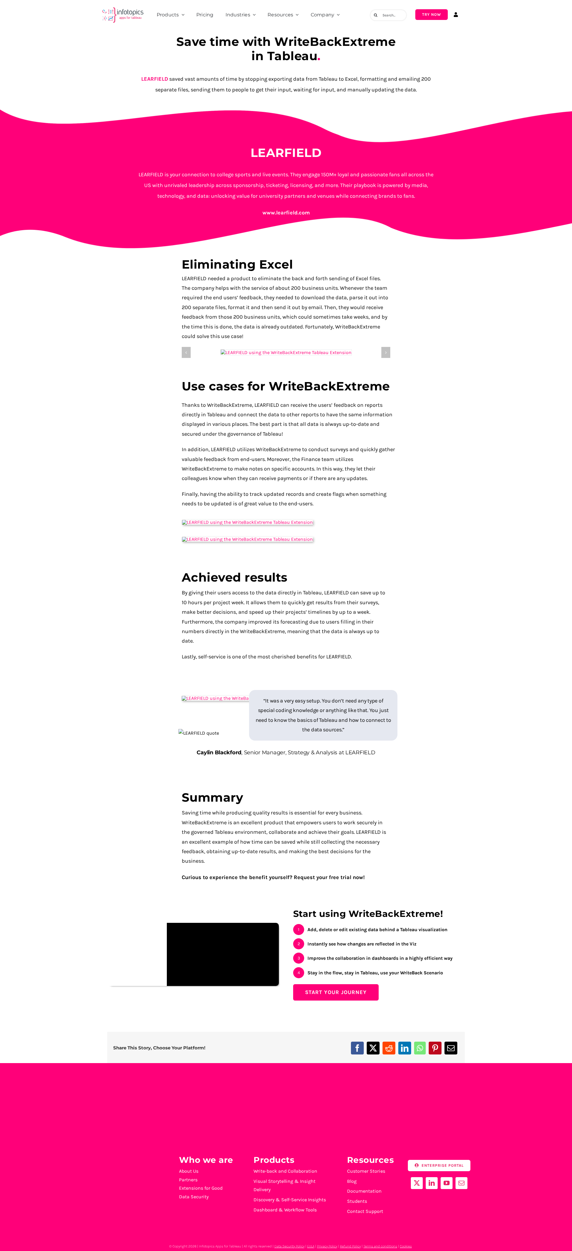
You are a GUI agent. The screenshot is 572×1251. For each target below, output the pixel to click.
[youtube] (447, 1183)
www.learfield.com (286, 212)
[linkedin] (432, 1183)
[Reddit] (389, 1048)
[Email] (451, 1048)
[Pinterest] (435, 1048)
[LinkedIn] (405, 1048)
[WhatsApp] (420, 1048)
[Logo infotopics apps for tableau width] (122, 8)
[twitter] (417, 1183)
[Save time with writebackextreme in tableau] (286, 352)
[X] (373, 1048)
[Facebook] (357, 1048)
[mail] (461, 1183)
